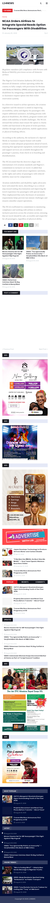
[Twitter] (15, 225)
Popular (9, 582)
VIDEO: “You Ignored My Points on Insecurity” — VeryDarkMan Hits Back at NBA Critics (37, 255)
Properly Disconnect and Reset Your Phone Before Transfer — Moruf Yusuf (29, 600)
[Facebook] (10, 225)
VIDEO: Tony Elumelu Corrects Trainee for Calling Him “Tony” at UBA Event (30, 888)
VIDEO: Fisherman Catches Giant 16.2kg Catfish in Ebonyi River (11, 282)
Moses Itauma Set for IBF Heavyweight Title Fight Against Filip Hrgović (12, 254)
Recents (25, 582)
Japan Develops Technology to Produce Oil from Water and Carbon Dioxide (30, 550)
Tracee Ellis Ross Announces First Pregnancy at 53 (27, 10)
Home (4, 17)
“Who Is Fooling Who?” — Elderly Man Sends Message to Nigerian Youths (28, 869)
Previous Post (8, 349)
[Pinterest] (21, 225)
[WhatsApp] (26, 225)
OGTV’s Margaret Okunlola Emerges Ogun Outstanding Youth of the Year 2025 (29, 589)
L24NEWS (8, 3)
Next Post (43, 349)
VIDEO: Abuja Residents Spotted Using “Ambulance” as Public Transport (29, 878)
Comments (40, 582)
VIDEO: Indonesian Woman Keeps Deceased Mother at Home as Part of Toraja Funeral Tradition (25, 657)
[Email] (31, 225)
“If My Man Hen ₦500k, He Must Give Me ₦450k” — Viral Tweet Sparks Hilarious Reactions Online (29, 561)
